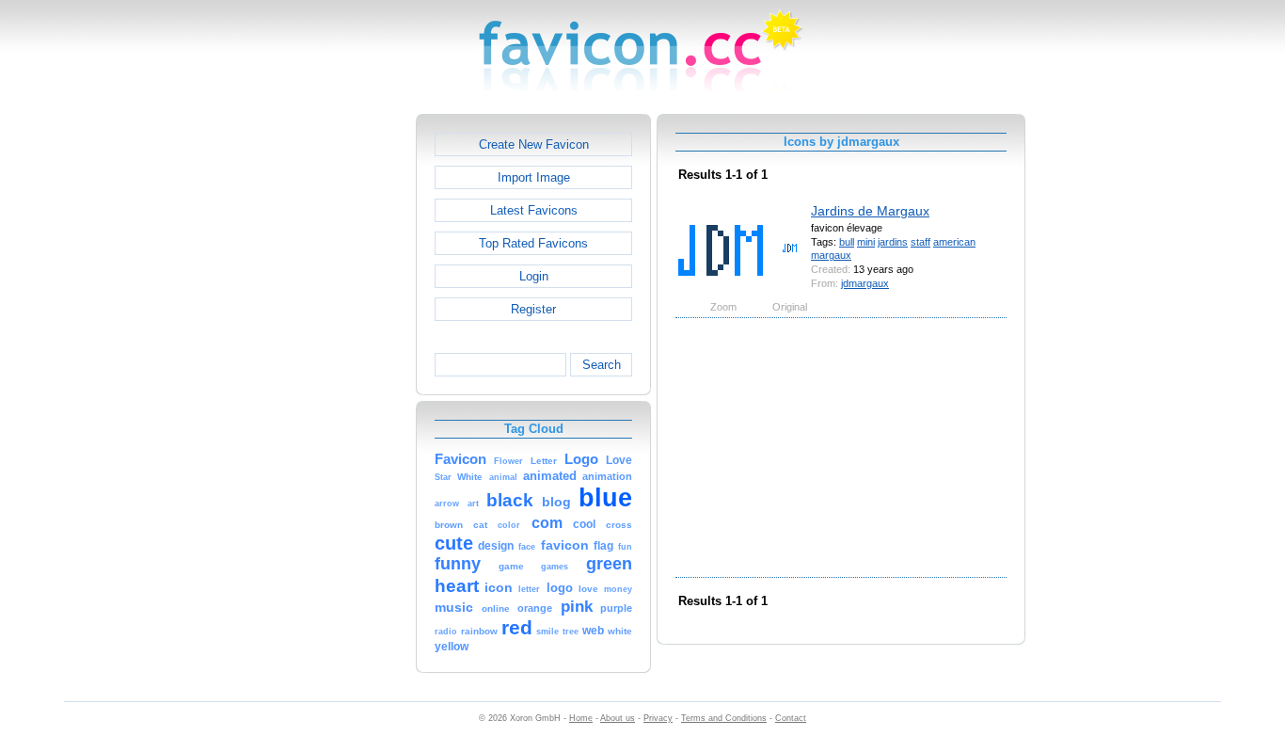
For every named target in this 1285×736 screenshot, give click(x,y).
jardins (893, 242)
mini (866, 242)
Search (601, 365)
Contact (790, 718)
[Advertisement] (335, 396)
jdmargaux (865, 283)
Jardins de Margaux (870, 210)
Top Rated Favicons (533, 243)
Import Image (534, 177)
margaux (831, 255)
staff (920, 242)
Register (533, 309)
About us (617, 718)
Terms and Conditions (724, 718)
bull (846, 242)
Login (533, 276)
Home (581, 718)
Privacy (658, 718)
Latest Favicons (534, 210)
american (954, 242)
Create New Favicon (534, 144)
